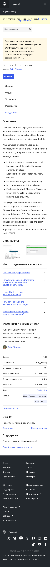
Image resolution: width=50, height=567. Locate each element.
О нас (5, 463)
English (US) (42, 390)
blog (25, 396)
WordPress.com (11, 507)
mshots (43, 401)
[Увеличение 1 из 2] (20, 248)
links (37, 401)
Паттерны (31, 476)
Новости (7, 467)
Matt (6, 511)
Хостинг (7, 472)
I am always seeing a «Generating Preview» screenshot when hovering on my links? (18, 282)
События (30, 489)
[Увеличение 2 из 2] (44, 248)
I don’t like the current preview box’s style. (13, 293)
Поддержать (34, 494)
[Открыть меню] (46, 4)
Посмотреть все (39, 428)
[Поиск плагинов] (29, 29)
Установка (10, 99)
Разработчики (9, 494)
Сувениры (32, 498)
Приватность (9, 476)
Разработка (11, 106)
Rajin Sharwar (16, 69)
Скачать (8, 76)
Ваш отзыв (8, 428)
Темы (29, 467)
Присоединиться (34, 485)
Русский (13, 532)
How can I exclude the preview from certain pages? (16, 303)
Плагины (30, 472)
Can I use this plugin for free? (16, 272)
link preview (41, 396)
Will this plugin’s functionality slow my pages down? (16, 312)
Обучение (7, 485)
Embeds (32, 396)
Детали (9, 86)
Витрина (30, 463)
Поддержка (11, 112)
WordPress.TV (11, 498)
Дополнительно (10, 408)
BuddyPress (10, 520)
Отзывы (9, 92)
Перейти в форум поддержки (17, 447)
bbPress (8, 516)
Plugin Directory (9, 11)
